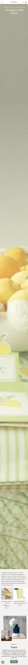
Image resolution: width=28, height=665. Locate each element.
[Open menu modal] (2, 2)
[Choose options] (11, 598)
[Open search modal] (23, 2)
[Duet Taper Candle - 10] (7, 594)
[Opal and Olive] (14, 2)
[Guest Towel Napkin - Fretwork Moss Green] (20, 594)
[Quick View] (24, 598)
